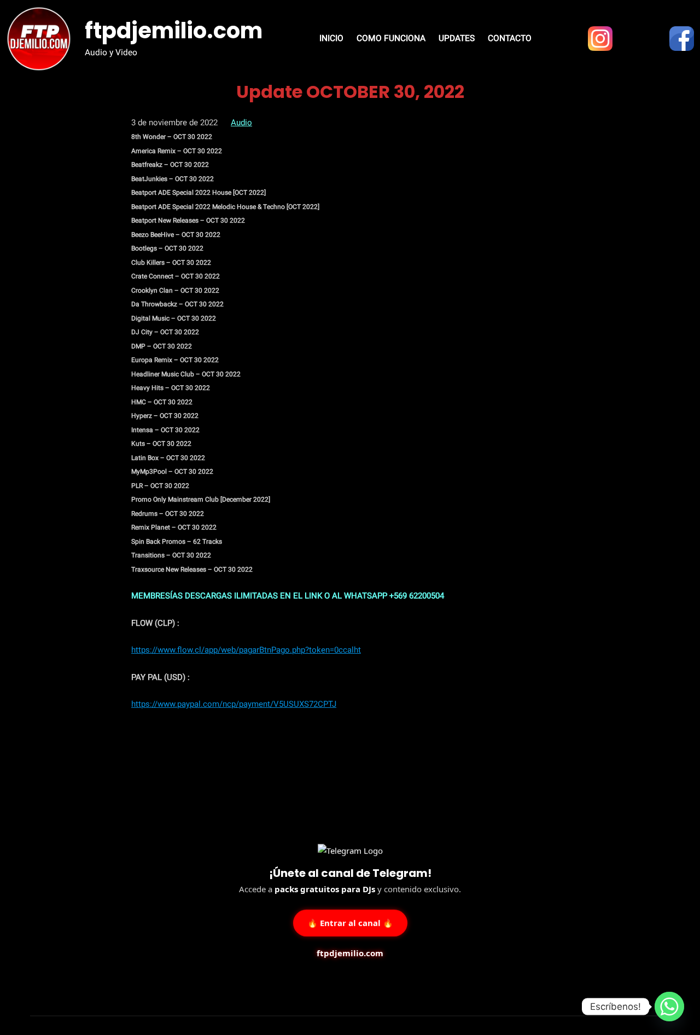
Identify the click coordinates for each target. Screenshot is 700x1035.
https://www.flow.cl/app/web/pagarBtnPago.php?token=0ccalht (246, 650)
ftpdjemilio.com (173, 30)
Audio (241, 123)
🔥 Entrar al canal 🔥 (350, 921)
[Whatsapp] (669, 1006)
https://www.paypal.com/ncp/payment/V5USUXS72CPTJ (233, 704)
